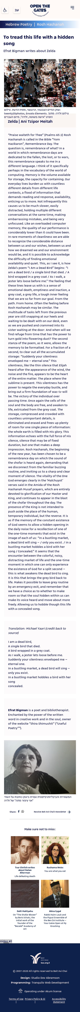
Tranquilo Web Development (50, 982)
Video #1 (6, 941)
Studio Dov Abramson (45, 977)
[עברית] (16, 9)
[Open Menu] (72, 7)
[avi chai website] (40, 958)
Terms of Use (16, 999)
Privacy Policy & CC (35, 999)
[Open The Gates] (40, 11)
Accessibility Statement (59, 1000)
